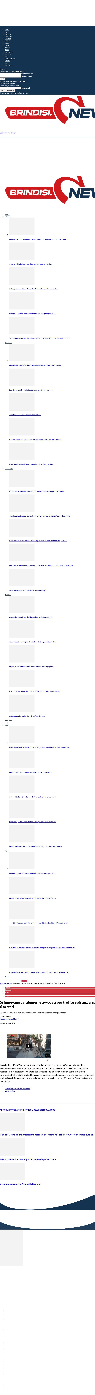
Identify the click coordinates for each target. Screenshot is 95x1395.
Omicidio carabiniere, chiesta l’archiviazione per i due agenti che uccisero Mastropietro (42, 948)
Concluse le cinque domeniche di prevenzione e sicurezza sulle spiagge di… (38, 239)
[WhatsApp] (40, 1026)
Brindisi (7, 41)
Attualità (8, 217)
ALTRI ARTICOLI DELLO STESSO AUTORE (37, 1110)
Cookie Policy (16, 1293)
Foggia (7, 47)
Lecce (7, 50)
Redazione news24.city (9, 1019)
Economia (9, 469)
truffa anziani (10, 1091)
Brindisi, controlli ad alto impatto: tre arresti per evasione (30, 390)
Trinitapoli (8, 65)
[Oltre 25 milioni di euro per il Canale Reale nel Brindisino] (22, 259)
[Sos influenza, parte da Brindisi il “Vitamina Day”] (22, 585)
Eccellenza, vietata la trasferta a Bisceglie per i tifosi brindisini (32, 822)
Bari (6, 32)
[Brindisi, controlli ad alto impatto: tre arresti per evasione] (22, 385)
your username (27, 73)
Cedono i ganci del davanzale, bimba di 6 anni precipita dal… (32, 313)
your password (27, 76)
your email (25, 88)
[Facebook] (23, 1026)
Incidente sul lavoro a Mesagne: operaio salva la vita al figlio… (32, 898)
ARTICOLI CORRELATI (9, 1110)
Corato (7, 45)
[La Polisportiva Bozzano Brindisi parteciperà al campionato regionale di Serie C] (22, 743)
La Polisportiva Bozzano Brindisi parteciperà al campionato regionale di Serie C (39, 747)
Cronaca (8, 343)
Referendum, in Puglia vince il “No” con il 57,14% (27, 716)
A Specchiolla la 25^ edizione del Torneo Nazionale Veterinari (32, 797)
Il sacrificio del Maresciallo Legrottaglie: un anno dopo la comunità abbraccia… (39, 972)
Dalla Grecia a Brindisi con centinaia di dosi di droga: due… (31, 464)
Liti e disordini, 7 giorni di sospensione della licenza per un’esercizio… (35, 439)
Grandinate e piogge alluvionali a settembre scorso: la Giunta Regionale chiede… (39, 516)
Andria (7, 30)
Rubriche (8, 721)
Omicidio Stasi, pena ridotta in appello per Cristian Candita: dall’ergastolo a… (38, 923)
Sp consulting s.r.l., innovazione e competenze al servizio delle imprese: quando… (40, 338)
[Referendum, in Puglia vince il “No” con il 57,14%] (22, 711)
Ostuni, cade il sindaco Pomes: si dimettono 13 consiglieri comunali (34, 691)
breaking (8, 988)
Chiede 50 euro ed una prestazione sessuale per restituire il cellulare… (35, 365)
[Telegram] (65, 1026)
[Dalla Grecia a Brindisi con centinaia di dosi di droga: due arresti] (22, 459)
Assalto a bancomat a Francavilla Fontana (25, 415)
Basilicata (8, 36)
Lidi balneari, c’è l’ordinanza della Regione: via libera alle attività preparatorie (38, 541)
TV (5, 994)
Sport (7, 725)
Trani (6, 63)
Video (7, 851)
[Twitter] (32, 1026)
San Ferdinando (10, 58)
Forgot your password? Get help (12, 81)
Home (7, 215)
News (7, 992)
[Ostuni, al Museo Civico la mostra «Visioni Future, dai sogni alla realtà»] (22, 284)
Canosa (7, 43)
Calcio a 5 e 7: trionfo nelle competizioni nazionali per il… (30, 772)
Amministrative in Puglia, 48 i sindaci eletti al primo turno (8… (32, 642)
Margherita (9, 52)
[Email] (48, 1026)
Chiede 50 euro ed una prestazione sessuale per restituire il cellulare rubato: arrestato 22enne (46, 1134)
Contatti (8, 977)
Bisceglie (8, 38)
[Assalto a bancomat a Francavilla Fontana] (22, 410)
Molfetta (8, 54)
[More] (74, 1026)
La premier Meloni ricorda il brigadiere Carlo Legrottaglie (30, 617)
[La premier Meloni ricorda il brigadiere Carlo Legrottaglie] (22, 612)
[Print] (57, 1026)
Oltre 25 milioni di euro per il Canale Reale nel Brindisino (30, 264)
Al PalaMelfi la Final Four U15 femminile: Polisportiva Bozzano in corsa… (36, 846)
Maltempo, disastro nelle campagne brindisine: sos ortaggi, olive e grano (36, 491)
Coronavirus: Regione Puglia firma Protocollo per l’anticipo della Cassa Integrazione (41, 565)
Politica (8, 595)
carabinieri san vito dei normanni (17, 1089)
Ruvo (6, 56)
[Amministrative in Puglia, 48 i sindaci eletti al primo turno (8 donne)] (22, 637)
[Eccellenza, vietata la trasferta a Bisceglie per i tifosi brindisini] (22, 817)
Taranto (7, 61)
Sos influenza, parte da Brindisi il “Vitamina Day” (27, 590)
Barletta (8, 34)
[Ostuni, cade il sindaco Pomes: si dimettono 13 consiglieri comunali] (22, 686)
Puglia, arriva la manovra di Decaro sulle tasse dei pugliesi (31, 667)
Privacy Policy (5, 1293)
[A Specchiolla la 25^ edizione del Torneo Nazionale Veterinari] (22, 792)
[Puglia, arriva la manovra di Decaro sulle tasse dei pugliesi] (22, 662)
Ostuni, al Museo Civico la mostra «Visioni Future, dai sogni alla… (33, 289)
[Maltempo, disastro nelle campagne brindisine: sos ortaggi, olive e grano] (22, 486)
